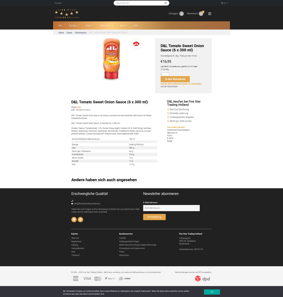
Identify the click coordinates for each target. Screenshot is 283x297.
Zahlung (74, 245)
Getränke (73, 25)
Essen (88, 25)
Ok (212, 292)
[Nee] (280, 289)
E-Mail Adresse (150, 202)
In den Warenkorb (175, 79)
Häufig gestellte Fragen (129, 241)
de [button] (224, 3)
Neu (60, 25)
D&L (79, 107)
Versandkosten (77, 248)
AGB (73, 252)
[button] (181, 83)
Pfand (121, 252)
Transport (75, 255)
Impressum (124, 255)
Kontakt (58, 3)
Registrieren (76, 241)
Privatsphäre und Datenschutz (132, 248)
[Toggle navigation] (209, 14)
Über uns (75, 238)
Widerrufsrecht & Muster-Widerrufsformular (137, 245)
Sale (135, 25)
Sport (122, 25)
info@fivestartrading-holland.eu (87, 203)
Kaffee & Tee (105, 25)
